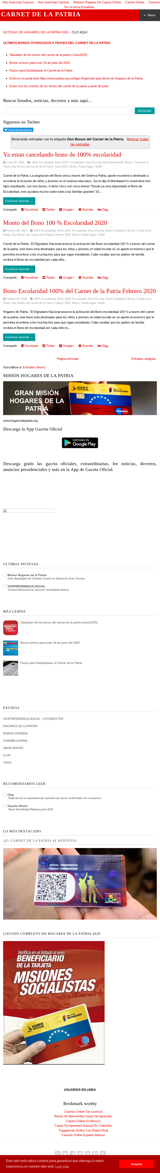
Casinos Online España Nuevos (83, 1135)
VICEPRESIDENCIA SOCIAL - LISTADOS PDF (33, 718)
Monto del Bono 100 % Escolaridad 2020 (55, 222)
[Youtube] (87, 1154)
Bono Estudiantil (113, 162)
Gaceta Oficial (18, 806)
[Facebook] (72, 1154)
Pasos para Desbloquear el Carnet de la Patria (40, 70)
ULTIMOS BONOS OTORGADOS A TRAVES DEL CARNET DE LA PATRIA (56, 43)
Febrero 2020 (62, 234)
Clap (11, 794)
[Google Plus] (57, 1154)
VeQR (98, 166)
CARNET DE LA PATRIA (41, 14)
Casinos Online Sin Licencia (83, 1111)
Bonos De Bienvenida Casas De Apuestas (83, 1116)
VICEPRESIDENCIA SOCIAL (26, 586)
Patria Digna (86, 166)
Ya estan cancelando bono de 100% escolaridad (62, 154)
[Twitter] (65, 1154)
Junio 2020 (61, 166)
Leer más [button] (62, 1166)
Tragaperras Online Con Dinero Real (83, 1130)
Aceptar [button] (136, 1164)
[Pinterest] (95, 1154)
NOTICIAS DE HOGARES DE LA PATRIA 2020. (36, 32)
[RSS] (102, 1154)
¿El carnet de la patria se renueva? (40, 840)
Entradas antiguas (143, 358)
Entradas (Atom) (34, 367)
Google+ (68, 209)
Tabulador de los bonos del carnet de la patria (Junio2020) (48, 55)
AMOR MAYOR (13, 748)
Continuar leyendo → (19, 201)
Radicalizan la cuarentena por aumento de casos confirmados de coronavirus (55, 798)
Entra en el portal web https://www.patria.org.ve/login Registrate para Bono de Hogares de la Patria (75, 78)
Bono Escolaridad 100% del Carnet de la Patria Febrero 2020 (79, 290)
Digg (104, 209)
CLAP (7, 755)
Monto (73, 166)
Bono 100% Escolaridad (69, 162)
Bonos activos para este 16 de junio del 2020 (39, 62)
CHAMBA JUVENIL (15, 740)
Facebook (31, 209)
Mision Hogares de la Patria (27, 575)
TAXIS (7, 762)
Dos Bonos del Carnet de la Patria (32, 166)
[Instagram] (80, 1154)
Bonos (128, 162)
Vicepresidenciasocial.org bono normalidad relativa (38, 589)
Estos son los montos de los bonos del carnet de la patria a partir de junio (58, 86)
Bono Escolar (93, 162)
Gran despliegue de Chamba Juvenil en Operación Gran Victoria (46, 578)
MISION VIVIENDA (15, 733)
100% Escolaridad (42, 162)
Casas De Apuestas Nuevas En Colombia (83, 1125)
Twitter (50, 209)
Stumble (87, 209)
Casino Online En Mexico (83, 1121)
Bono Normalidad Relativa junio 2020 (31, 809)
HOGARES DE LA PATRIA (20, 726)
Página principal (67, 358)
